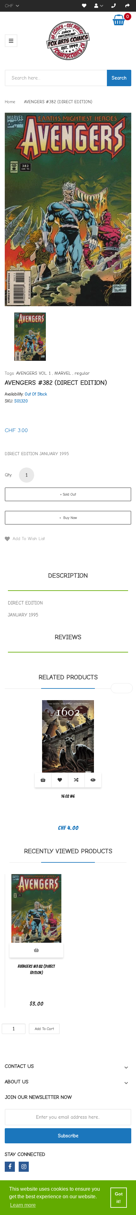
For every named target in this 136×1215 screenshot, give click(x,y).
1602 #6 (68, 796)
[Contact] (113, 6)
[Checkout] (127, 6)
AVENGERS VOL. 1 (33, 373)
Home (10, 101)
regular (82, 373)
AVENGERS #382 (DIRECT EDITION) (36, 969)
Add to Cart (44, 1029)
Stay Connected (25, 1154)
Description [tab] (68, 575)
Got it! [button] (119, 1197)
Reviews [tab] (68, 637)
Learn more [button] (23, 1205)
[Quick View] (93, 779)
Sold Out (69, 494)
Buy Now (69, 517)
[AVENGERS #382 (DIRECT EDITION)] (30, 336)
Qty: (8, 475)
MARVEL (62, 373)
